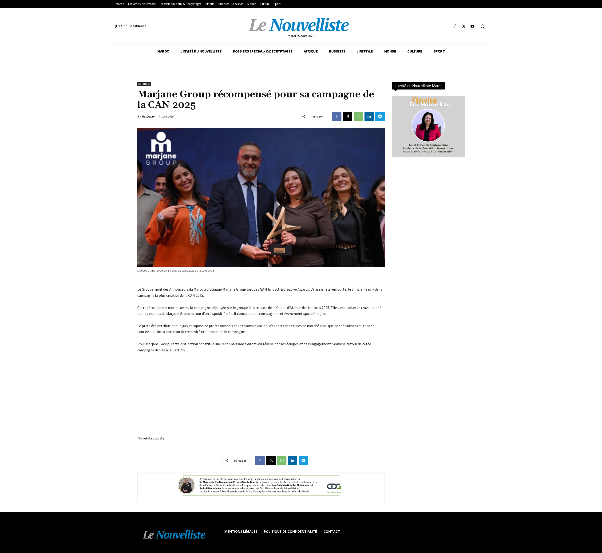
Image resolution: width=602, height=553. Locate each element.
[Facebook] (455, 26)
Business (144, 83)
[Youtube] (472, 26)
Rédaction (148, 116)
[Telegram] (380, 116)
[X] (464, 26)
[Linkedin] (369, 116)
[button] (482, 26)
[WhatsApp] (358, 116)
